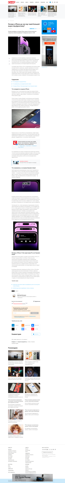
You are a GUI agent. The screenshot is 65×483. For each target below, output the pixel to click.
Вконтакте (28, 145)
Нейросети (37, 2)
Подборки (31, 2)
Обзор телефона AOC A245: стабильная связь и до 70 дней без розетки (42, 15)
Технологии (43, 2)
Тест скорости (11, 472)
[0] (26, 303)
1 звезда (30, 28)
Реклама (27, 464)
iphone (16, 291)
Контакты (55, 67)
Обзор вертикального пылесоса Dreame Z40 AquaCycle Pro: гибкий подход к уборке (52, 15)
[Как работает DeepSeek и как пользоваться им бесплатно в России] (32, 388)
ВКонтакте (37, 325)
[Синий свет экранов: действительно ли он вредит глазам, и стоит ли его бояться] (32, 372)
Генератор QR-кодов (28, 468)
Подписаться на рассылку (47, 452)
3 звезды (33, 28)
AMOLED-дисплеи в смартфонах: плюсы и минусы (23, 288)
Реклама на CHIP (44, 67)
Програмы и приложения (29, 461)
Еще (47, 2)
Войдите (14, 341)
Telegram (17, 325)
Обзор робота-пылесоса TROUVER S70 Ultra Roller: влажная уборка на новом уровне (12, 15)
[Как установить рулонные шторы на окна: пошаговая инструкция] (32, 400)
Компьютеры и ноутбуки (12, 452)
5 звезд (36, 28)
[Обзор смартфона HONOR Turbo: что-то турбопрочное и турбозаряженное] (32, 355)
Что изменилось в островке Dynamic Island (22, 83)
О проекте (27, 467)
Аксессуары (10, 457)
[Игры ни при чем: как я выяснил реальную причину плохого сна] (15, 372)
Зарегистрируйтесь (22, 341)
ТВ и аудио (10, 458)
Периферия (10, 454)
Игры (9, 465)
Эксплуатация (27, 450)
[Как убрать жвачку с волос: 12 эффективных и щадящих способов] (15, 429)
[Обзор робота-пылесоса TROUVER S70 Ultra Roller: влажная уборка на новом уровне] (15, 355)
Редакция (27, 470)
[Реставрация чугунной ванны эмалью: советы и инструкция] (32, 425)
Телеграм (34, 145)
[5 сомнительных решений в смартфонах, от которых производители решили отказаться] (15, 388)
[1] (12, 303)
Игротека (10, 464)
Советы (26, 2)
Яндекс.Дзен (22, 145)
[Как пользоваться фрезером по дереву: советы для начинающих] (32, 410)
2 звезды (31, 28)
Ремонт (26, 451)
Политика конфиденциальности (30, 472)
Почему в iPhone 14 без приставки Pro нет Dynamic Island (25, 86)
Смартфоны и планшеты (24, 161)
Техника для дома (28, 462)
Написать (37, 334)
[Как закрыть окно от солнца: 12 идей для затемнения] (15, 414)
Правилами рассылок (32, 316)
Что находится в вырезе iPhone (19, 81)
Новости (22, 2)
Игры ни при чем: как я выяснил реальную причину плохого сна (32, 14)
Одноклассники (27, 325)
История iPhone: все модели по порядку (28, 162)
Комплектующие (11, 453)
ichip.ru (26, 466)
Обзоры (17, 2)
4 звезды (34, 28)
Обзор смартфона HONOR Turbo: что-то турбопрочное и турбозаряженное (22, 15)
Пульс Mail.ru (21, 147)
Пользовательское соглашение (30, 471)
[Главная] (8, 20)
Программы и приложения (12, 461)
